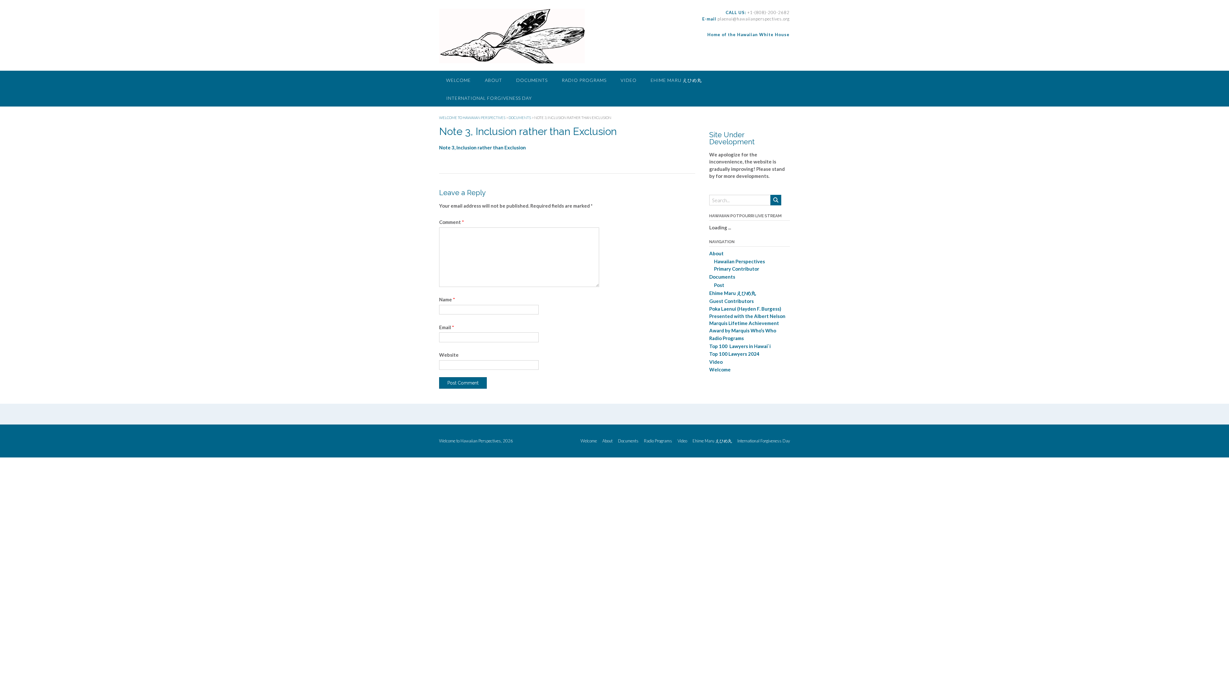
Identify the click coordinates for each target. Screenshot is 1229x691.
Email (446, 327)
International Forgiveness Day (489, 98)
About (493, 80)
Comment (451, 222)
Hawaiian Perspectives (739, 261)
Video (629, 80)
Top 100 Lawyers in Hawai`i (740, 346)
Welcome (458, 80)
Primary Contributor (736, 269)
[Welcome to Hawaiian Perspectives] (512, 36)
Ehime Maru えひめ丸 (676, 80)
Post (719, 285)
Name (447, 299)
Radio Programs (584, 80)
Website (449, 355)
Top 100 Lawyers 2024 (734, 354)
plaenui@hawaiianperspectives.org (753, 18)
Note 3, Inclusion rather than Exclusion (482, 147)
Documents (532, 80)
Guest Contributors (731, 301)
